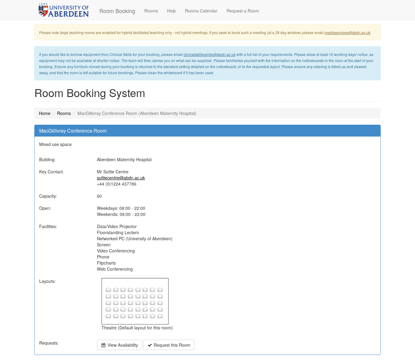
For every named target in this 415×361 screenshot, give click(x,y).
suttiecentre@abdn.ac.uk (121, 178)
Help (171, 11)
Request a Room (243, 11)
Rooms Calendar (201, 11)
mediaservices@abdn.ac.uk (347, 32)
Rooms (151, 11)
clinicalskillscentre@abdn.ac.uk (209, 54)
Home (44, 113)
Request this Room (171, 345)
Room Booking (117, 11)
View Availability (122, 345)
